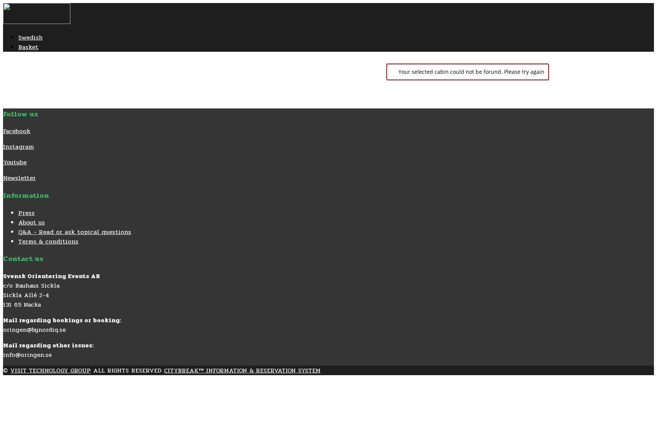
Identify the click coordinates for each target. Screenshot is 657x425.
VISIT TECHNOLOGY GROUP (50, 370)
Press (26, 213)
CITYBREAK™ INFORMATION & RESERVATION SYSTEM (242, 370)
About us (31, 222)
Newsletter (19, 178)
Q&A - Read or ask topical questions (74, 232)
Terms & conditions (48, 241)
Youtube (15, 162)
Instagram (18, 146)
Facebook (16, 131)
